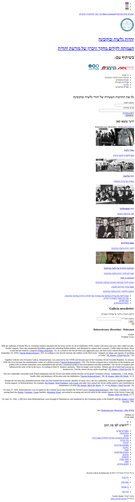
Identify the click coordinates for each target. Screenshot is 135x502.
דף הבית (130, 127)
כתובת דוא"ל (128, 319)
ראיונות (126, 447)
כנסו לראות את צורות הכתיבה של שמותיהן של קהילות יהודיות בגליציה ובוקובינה (97, 296)
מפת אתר (125, 482)
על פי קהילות (129, 108)
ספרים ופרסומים (122, 87)
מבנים (126, 435)
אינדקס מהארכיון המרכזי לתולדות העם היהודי (110, 438)
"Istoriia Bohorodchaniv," (99, 390)
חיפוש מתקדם (128, 113)
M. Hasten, (116, 376)
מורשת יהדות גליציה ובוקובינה (117, 77)
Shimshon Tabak (54, 392)
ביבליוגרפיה (124, 433)
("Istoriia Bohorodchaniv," (29, 353)
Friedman (28, 392)
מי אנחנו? (125, 487)
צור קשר (98, 14)
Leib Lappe (73, 383)
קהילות (126, 443)
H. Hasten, (118, 355)
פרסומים (125, 457)
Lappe (36, 392)
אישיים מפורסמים (121, 452)
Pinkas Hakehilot (45, 350)
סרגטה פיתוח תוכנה (118, 499)
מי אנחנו (125, 75)
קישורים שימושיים (121, 303)
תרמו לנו (82, 14)
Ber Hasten (49, 383)
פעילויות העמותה (122, 82)
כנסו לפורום (124, 300)
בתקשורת (90, 14)
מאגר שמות (124, 459)
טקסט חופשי (129, 103)
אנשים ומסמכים (122, 80)
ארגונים (126, 454)
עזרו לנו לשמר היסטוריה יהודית (116, 298)
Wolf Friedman (61, 383)
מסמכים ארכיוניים (121, 445)
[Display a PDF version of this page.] (128, 424)
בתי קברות (124, 440)
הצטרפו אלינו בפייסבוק (118, 14)
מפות (127, 450)
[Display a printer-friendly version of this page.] (128, 422)
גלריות (126, 85)
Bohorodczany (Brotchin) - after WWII (117, 410)
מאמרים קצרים (122, 431)
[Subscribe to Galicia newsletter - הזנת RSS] (133, 324)
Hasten (20, 392)
